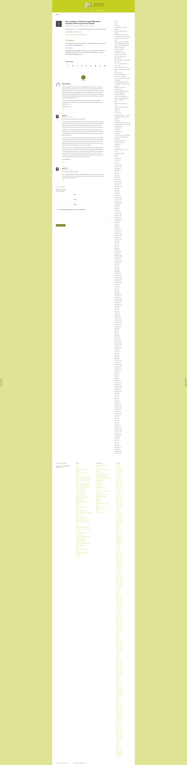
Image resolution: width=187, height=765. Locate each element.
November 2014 (118, 387)
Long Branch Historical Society (122, 82)
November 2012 (118, 431)
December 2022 (118, 213)
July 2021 (117, 242)
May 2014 (117, 398)
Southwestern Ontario (119, 153)
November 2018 (118, 300)
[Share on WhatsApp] (77, 66)
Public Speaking (118, 89)
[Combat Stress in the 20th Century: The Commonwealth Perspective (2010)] (1, 382)
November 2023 (118, 199)
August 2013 (117, 415)
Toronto (116, 157)
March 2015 (117, 380)
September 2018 (118, 304)
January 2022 (118, 232)
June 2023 (117, 206)
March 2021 (117, 250)
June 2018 (117, 309)
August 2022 (117, 221)
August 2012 (117, 436)
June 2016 (117, 353)
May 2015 (117, 377)
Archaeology (117, 80)
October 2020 (118, 259)
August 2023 (117, 204)
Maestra (87, 762)
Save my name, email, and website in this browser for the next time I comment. (72, 209)
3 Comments (75, 25)
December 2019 (118, 277)
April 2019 (117, 291)
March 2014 (117, 402)
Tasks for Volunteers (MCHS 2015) (123, 78)
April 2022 (117, 226)
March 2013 (117, 424)
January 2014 (118, 406)
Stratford (116, 155)
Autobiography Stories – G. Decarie (123, 115)
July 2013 (117, 416)
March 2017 (117, 337)
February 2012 (118, 447)
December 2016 (118, 342)
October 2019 (118, 280)
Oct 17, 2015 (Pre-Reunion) (121, 63)
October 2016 (118, 346)
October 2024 (118, 184)
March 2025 (117, 177)
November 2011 (118, 453)
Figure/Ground (118, 128)
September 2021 (118, 239)
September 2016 (118, 348)
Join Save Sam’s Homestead (121, 96)
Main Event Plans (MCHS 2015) (122, 45)
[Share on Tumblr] (91, 66)
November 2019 (118, 279)
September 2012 (118, 435)
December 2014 (118, 386)
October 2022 (118, 217)
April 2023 (117, 210)
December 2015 (118, 364)
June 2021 (117, 244)
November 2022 (118, 215)
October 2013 (118, 411)
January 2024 (118, 195)
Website (75, 204)
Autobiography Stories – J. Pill (121, 117)
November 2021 (118, 235)
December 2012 (118, 429)
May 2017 (117, 333)
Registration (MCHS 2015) (121, 74)
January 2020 (118, 275)
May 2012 (117, 442)
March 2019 (117, 293)
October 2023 (118, 201)
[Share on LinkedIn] (86, 66)
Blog (116, 24)
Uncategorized (118, 158)
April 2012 (117, 444)
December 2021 (118, 233)
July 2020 (117, 264)
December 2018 (118, 299)
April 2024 (117, 192)
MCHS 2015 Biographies (120, 140)
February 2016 (118, 360)
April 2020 (117, 270)
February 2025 (118, 179)
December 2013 (118, 407)
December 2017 (118, 320)
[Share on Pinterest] (81, 66)
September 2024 (118, 186)
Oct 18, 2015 (118, 65)
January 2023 (118, 212)
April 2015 (117, 378)
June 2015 (117, 375)
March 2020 (117, 271)
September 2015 (118, 369)
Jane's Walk (117, 129)
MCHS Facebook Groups (120, 53)
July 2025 (117, 172)
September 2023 (118, 203)
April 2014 (117, 400)
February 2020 (118, 273)
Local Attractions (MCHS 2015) (122, 43)
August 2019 (117, 284)
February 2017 (118, 339)
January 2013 (118, 427)
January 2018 (118, 319)
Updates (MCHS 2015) (120, 94)
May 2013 (117, 420)
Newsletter (87, 25)
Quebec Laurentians (119, 100)
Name (75, 194)
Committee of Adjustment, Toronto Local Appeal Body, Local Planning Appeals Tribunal (123, 124)
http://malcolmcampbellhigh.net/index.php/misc (76, 34)
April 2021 (117, 248)
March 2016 (117, 358)
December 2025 (118, 164)
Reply (63, 109)
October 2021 (118, 237)
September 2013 (118, 413)
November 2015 (118, 366)
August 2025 (117, 170)
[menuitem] (83, 10)
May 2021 (117, 246)
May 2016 (117, 355)
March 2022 (117, 228)
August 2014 (117, 393)
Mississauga (117, 146)
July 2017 (117, 329)
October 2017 (118, 324)
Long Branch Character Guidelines (122, 135)
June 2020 (117, 266)
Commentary (117, 120)
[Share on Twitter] (72, 66)
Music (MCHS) (118, 58)
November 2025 (118, 166)
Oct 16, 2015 (118, 62)
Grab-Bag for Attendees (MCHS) (122, 36)
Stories (116, 101)
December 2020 (118, 255)
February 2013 (118, 426)
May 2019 (117, 290)
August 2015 (117, 371)
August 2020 (117, 262)
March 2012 (117, 445)
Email (75, 199)
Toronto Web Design (70, 762)
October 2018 (118, 302)
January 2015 (118, 384)
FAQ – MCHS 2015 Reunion (121, 34)
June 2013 (117, 418)
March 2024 (117, 193)
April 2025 (117, 175)
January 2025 (118, 181)
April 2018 (117, 313)
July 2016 (117, 351)
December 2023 (118, 197)
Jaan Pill (92, 25)
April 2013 (117, 422)
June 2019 (117, 288)
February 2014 (118, 404)
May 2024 (117, 190)
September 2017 (118, 326)
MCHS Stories (82, 25)
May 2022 (117, 224)
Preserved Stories (118, 72)
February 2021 (118, 251)
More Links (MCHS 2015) (121, 56)
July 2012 (117, 438)
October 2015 (118, 368)
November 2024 (118, 183)
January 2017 (118, 340)
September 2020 (118, 261)
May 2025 (117, 174)
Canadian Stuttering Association (122, 91)
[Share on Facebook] (68, 66)
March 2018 (117, 315)
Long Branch (118, 133)
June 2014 (117, 397)
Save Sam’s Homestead (120, 92)
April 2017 (117, 335)
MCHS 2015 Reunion (119, 47)
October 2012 (118, 433)
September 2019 (118, 282)
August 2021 (117, 241)
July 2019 (117, 286)
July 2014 (117, 395)
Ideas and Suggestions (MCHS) (122, 42)
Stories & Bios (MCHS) (120, 76)
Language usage (118, 131)
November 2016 (118, 344)
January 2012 (118, 449)
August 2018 (117, 306)
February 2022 (118, 230)
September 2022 (118, 219)
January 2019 (118, 297)
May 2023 (117, 208)
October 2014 (118, 389)
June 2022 (117, 222)
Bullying (116, 118)
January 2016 (118, 362)
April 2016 (117, 357)
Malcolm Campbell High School (122, 98)
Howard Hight (77, 29)
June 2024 (117, 188)
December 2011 (118, 451)
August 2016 (117, 349)
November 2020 (118, 257)
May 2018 (117, 311)
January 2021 (118, 253)
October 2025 (118, 168)
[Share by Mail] (105, 66)
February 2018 (118, 317)
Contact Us (117, 25)
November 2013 (118, 409)
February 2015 (118, 382)
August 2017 (117, 328)
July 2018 (117, 308)
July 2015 (117, 373)
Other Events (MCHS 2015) (121, 67)
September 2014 (118, 391)
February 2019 (118, 295)
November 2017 (118, 322)
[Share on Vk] (95, 66)
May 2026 (117, 163)
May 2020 (117, 268)
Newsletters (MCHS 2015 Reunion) (123, 60)
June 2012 (117, 440)
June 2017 (117, 331)
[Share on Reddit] (100, 66)
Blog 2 (57, 14)
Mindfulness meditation (120, 87)
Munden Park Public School (121, 103)
